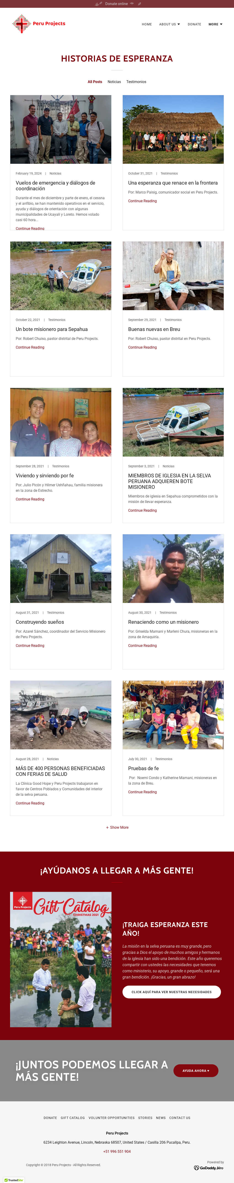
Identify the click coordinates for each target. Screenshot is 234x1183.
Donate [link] (194, 24)
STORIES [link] (145, 1118)
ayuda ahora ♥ (196, 1071)
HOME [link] (147, 24)
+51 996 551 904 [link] (117, 1151)
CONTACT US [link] (179, 1118)
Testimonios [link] (136, 82)
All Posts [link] (95, 82)
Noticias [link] (114, 82)
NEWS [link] (161, 1118)
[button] (170, 24)
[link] (38, 23)
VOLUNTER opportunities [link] (112, 1118)
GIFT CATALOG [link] (73, 1118)
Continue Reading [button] (30, 228)
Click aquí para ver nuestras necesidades (172, 992)
